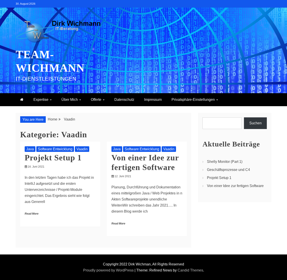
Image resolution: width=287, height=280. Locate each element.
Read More (32, 213)
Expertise (40, 99)
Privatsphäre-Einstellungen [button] (193, 99)
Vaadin (82, 149)
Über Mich (69, 99)
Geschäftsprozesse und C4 (228, 170)
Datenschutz (124, 99)
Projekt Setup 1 (53, 157)
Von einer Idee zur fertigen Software (235, 186)
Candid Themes (190, 270)
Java (30, 149)
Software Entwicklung (55, 149)
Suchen (255, 123)
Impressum (153, 99)
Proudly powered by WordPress (109, 270)
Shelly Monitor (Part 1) (224, 162)
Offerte (96, 99)
